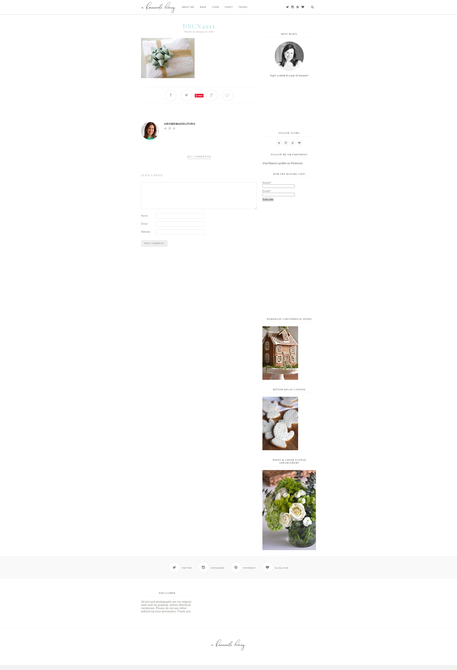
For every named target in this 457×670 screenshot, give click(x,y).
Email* (266, 191)
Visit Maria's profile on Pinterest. (282, 163)
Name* (266, 182)
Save (200, 95)
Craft (229, 7)
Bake (203, 7)
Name (144, 215)
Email (144, 223)
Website (145, 231)
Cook (215, 7)
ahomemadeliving (179, 123)
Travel (243, 7)
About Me (188, 7)
